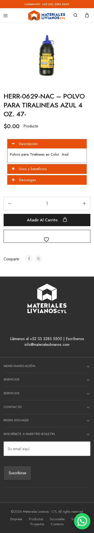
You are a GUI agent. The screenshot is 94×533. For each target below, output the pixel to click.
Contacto (57, 524)
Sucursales (57, 519)
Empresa (16, 519)
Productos (36, 519)
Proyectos (37, 524)
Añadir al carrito (43, 220)
